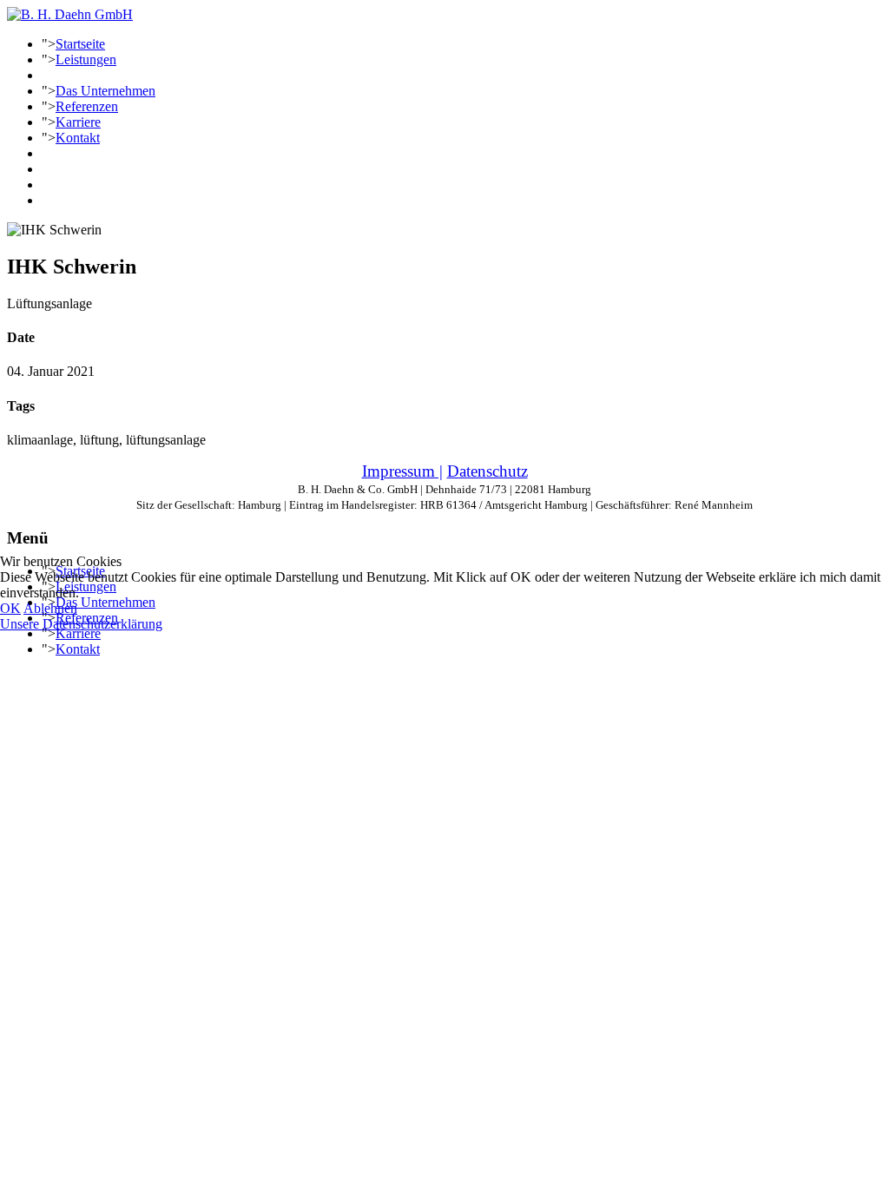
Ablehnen (50, 608)
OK (10, 608)
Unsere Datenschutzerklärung (81, 623)
